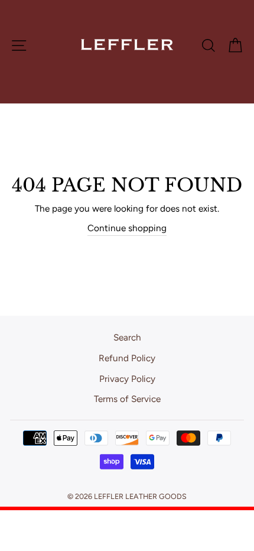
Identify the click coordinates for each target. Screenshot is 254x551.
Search (127, 337)
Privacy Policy (127, 378)
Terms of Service (127, 398)
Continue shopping (127, 228)
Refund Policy (127, 358)
